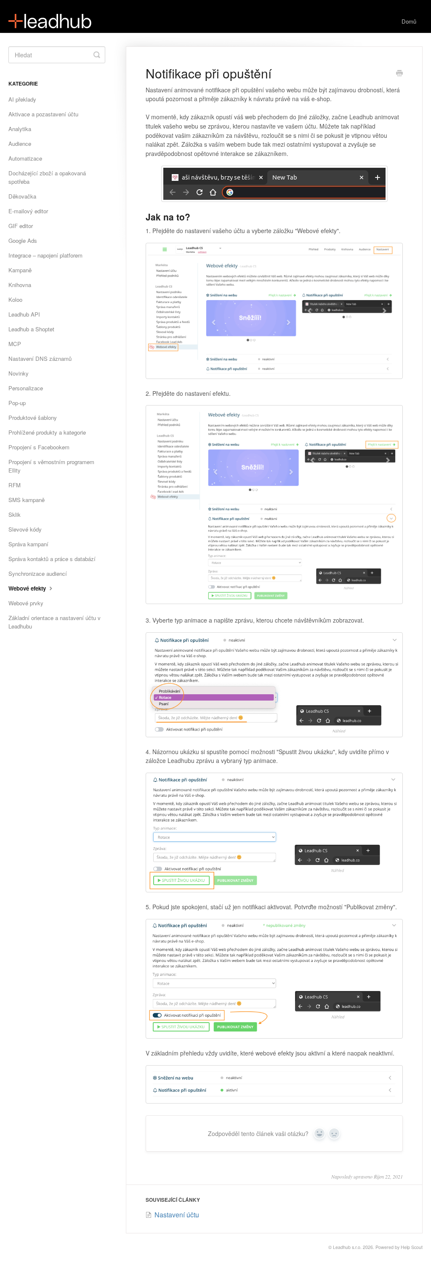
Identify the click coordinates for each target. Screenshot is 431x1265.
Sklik (14, 514)
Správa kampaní (28, 544)
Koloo (15, 299)
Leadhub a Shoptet (31, 329)
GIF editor (20, 226)
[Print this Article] (399, 73)
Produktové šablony (32, 418)
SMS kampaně (26, 500)
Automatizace (25, 158)
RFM (14, 485)
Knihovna (19, 285)
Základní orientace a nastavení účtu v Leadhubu (54, 622)
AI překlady (22, 99)
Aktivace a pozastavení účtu (43, 114)
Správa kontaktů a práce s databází (52, 559)
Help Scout (412, 1247)
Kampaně (20, 270)
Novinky (18, 373)
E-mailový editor (28, 211)
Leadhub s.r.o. (347, 1247)
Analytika (19, 129)
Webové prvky (25, 603)
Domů (409, 21)
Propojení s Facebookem (38, 447)
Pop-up (17, 403)
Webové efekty (28, 588)
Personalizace (25, 388)
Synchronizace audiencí (37, 573)
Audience (19, 144)
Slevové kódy (25, 529)
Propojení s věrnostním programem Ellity (51, 466)
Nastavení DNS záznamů (40, 359)
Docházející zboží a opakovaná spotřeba (47, 177)
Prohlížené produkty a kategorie (47, 432)
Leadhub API (24, 314)
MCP (14, 344)
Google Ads (22, 240)
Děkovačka (22, 196)
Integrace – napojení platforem (45, 255)
